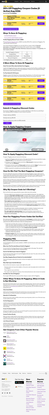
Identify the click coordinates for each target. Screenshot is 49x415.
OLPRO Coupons (41, 399)
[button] (19, 17)
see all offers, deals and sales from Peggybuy (12, 103)
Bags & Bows (6, 48)
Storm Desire (6, 47)
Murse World (12, 48)
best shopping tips (14, 286)
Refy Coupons (40, 383)
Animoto (38, 47)
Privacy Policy (10, 396)
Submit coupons (27, 1)
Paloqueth (38, 45)
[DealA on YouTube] (7, 393)
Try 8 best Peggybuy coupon (10, 35)
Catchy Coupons (41, 389)
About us (33, 1)
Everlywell (13, 47)
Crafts (5, 6)
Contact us (29, 373)
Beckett (34, 48)
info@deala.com (6, 390)
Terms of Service (4, 396)
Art (7, 6)
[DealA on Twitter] (2, 393)
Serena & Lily (29, 48)
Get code (41, 17)
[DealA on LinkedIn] (9, 393)
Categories (16, 1)
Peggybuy (14, 13)
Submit (7, 123)
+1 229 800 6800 (7, 389)
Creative (11, 6)
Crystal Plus (40, 48)
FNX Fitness (23, 48)
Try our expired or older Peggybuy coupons (13, 37)
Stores (21, 1)
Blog (20, 373)
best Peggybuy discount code (11, 42)
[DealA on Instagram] (5, 393)
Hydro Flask (17, 48)
